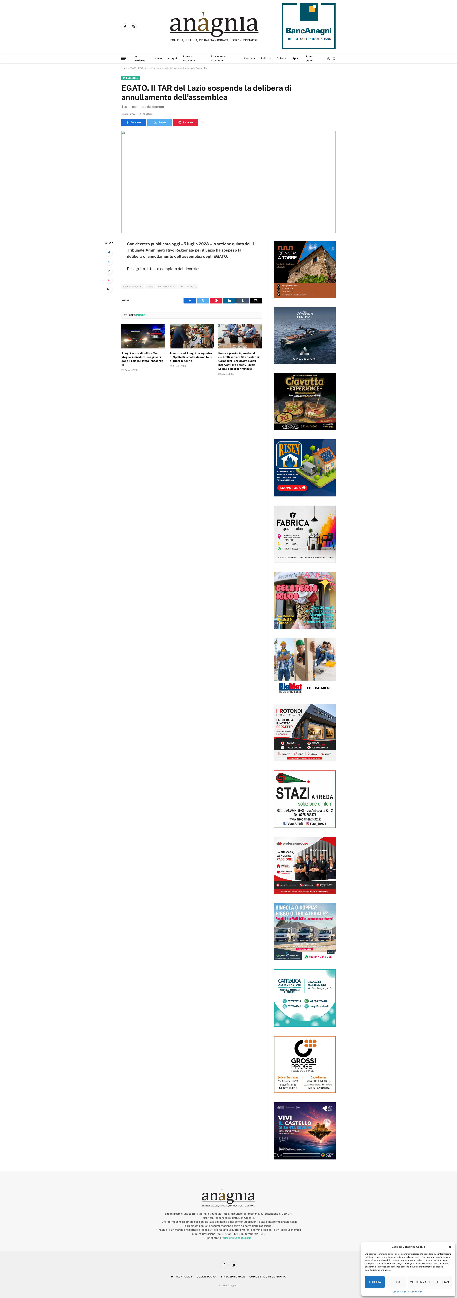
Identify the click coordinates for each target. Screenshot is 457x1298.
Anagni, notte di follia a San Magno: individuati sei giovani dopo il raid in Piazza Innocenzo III (142, 359)
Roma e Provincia (189, 58)
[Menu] (123, 58)
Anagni (172, 58)
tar (181, 286)
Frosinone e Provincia (218, 58)
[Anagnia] (224, 27)
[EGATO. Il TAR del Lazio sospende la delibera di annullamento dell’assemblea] (228, 182)
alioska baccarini (132, 286)
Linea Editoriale (233, 1276)
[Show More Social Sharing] (202, 122)
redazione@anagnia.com (237, 1237)
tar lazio (191, 286)
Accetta (374, 1282)
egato (150, 286)
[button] (450, 1247)
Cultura (281, 58)
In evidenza (139, 58)
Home (158, 58)
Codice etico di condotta (267, 1276)
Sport (296, 58)
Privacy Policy (415, 1292)
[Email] (108, 289)
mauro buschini (166, 286)
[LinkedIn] (108, 270)
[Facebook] (108, 252)
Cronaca (249, 58)
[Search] (334, 58)
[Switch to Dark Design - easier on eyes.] (328, 58)
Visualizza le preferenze (430, 1282)
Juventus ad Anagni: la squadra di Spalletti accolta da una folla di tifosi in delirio (191, 357)
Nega (396, 1282)
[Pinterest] (108, 279)
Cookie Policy (399, 1292)
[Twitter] (108, 261)
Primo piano (309, 58)
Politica (266, 58)
